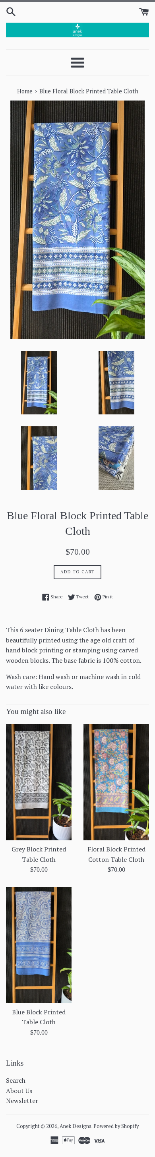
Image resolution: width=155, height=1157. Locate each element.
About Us (19, 1090)
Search (15, 1080)
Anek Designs (75, 1126)
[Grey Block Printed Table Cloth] (39, 782)
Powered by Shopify (116, 1126)
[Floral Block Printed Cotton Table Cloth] (116, 782)
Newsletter (22, 1100)
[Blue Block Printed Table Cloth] (39, 945)
